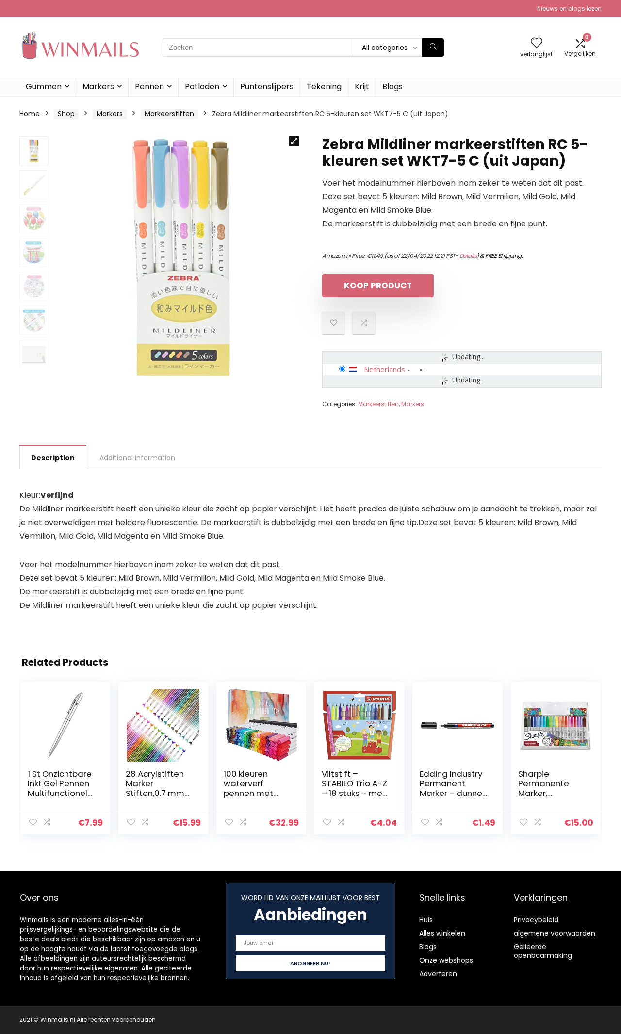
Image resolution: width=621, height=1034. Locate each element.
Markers (98, 86)
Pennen (149, 86)
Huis (426, 919)
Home (29, 114)
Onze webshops (446, 960)
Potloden (202, 86)
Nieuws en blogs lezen (569, 8)
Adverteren (438, 974)
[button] (294, 141)
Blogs (392, 86)
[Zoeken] (433, 47)
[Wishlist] (536, 43)
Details (468, 256)
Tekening (324, 86)
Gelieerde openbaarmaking (543, 951)
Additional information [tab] (137, 457)
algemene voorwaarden (554, 933)
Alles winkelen (442, 933)
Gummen (44, 86)
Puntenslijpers (267, 86)
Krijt (362, 86)
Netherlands (384, 369)
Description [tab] (53, 457)
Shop (66, 114)
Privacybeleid (536, 919)
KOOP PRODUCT (378, 285)
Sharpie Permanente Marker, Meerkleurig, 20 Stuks (548, 793)
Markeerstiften (169, 114)
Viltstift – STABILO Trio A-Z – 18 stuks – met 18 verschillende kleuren (354, 793)
